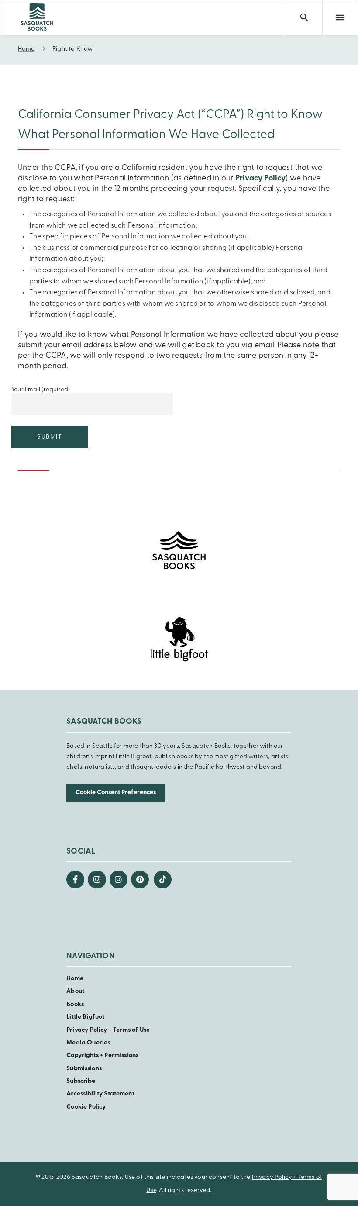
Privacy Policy (260, 179)
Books (75, 1004)
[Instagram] (97, 879)
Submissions (84, 1068)
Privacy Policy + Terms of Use (108, 1030)
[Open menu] (340, 18)
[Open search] (304, 18)
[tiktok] (163, 879)
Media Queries (88, 1043)
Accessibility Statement (100, 1094)
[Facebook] (75, 879)
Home (74, 978)
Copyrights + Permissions (102, 1055)
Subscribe (80, 1081)
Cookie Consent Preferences (116, 792)
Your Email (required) (40, 390)
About (75, 991)
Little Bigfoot (85, 1017)
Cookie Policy (86, 1107)
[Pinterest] (140, 879)
